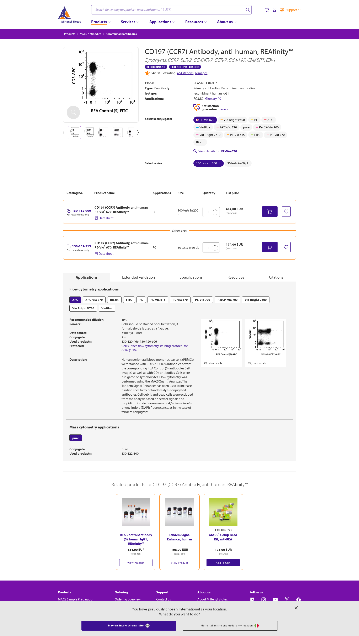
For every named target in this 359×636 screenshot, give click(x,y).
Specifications (191, 277)
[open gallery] (101, 85)
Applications (86, 277)
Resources (235, 277)
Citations (276, 277)
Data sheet (106, 218)
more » (224, 109)
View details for (217, 151)
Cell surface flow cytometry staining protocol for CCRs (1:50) (155, 348)
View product (135, 562)
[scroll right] (139, 132)
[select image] (74, 132)
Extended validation (138, 277)
